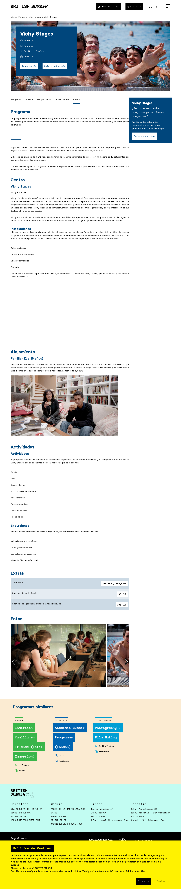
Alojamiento (44, 99)
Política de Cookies (135, 871)
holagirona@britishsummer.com (109, 820)
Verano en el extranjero (30, 17)
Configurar (163, 881)
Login (157, 6)
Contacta (135, 6)
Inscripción (29, 66)
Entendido (143, 881)
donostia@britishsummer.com (148, 820)
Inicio (13, 17)
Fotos (76, 99)
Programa (16, 99)
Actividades (62, 99)
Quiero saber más (54, 66)
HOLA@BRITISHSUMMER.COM (25, 820)
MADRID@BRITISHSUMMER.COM (66, 823)
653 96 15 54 (110, 6)
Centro (29, 99)
